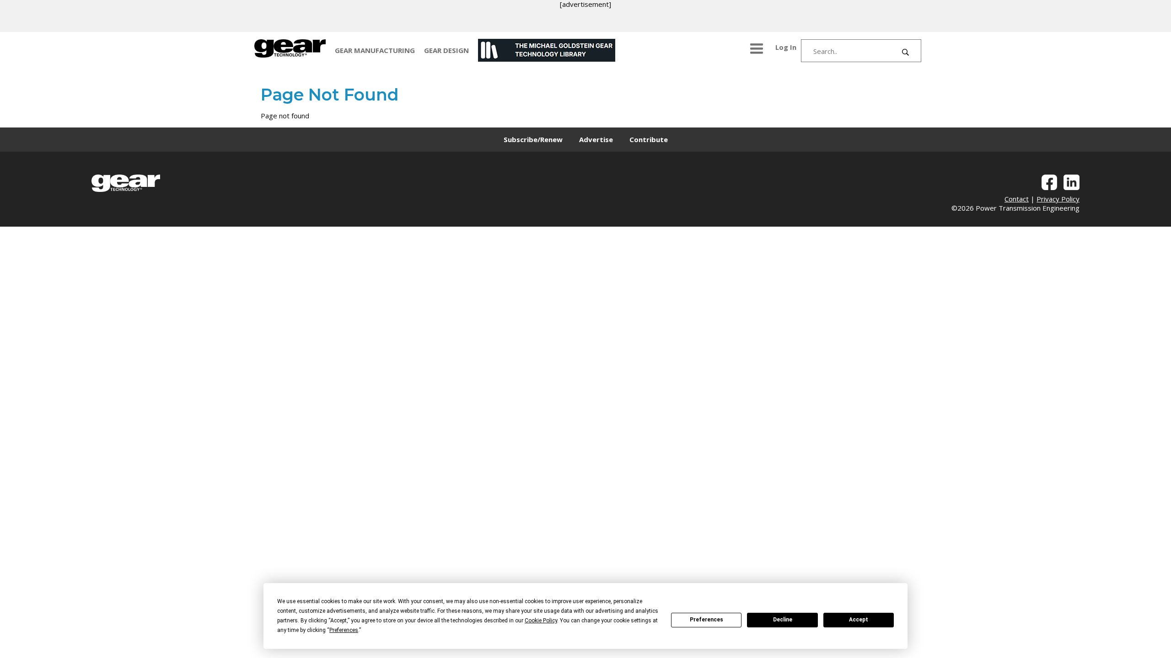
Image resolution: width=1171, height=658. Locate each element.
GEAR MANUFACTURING (375, 50)
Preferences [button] (343, 630)
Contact (1016, 198)
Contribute (648, 139)
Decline (782, 619)
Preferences (706, 619)
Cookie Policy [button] (541, 620)
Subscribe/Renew (533, 139)
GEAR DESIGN (446, 50)
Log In (785, 47)
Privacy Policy (1058, 198)
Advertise (596, 139)
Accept (858, 619)
